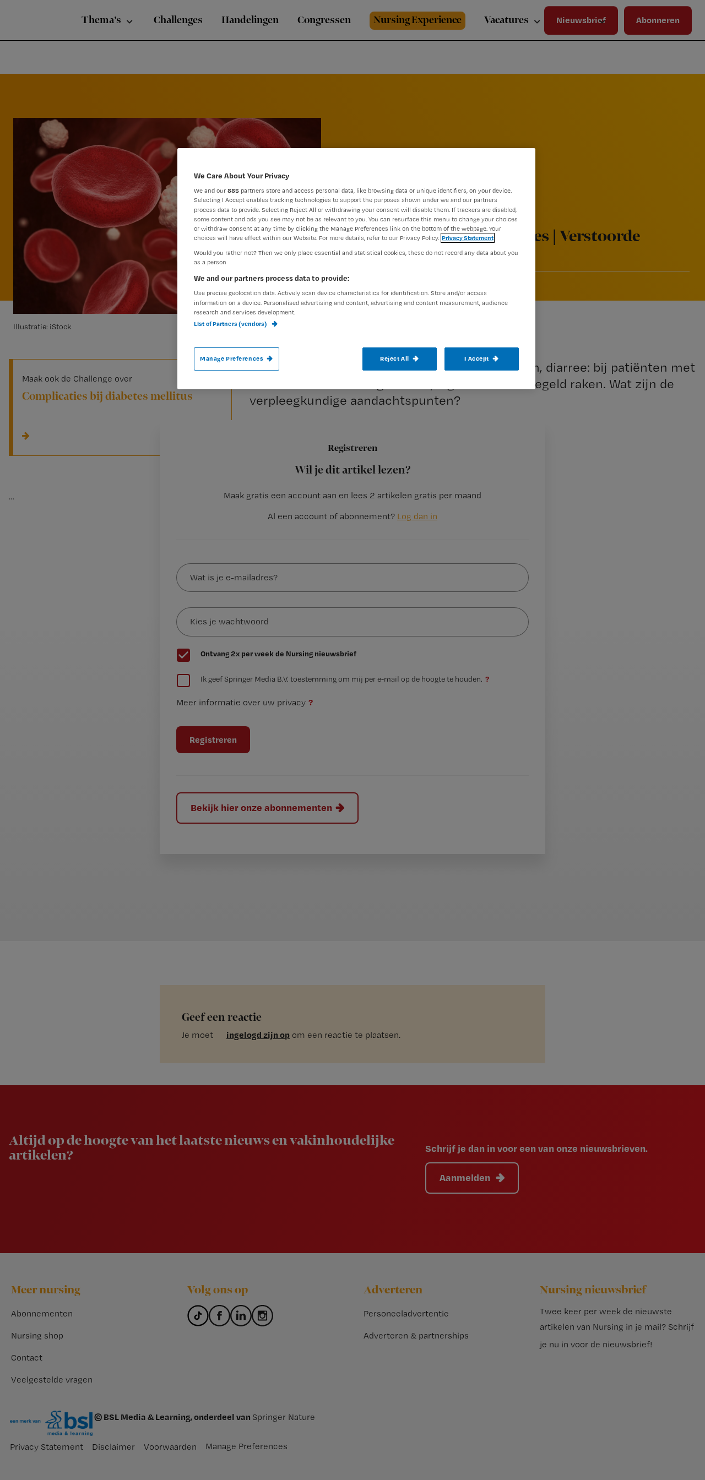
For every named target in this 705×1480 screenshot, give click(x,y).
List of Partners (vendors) (231, 324)
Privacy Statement (468, 238)
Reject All (394, 358)
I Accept (476, 358)
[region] (356, 268)
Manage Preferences (231, 358)
